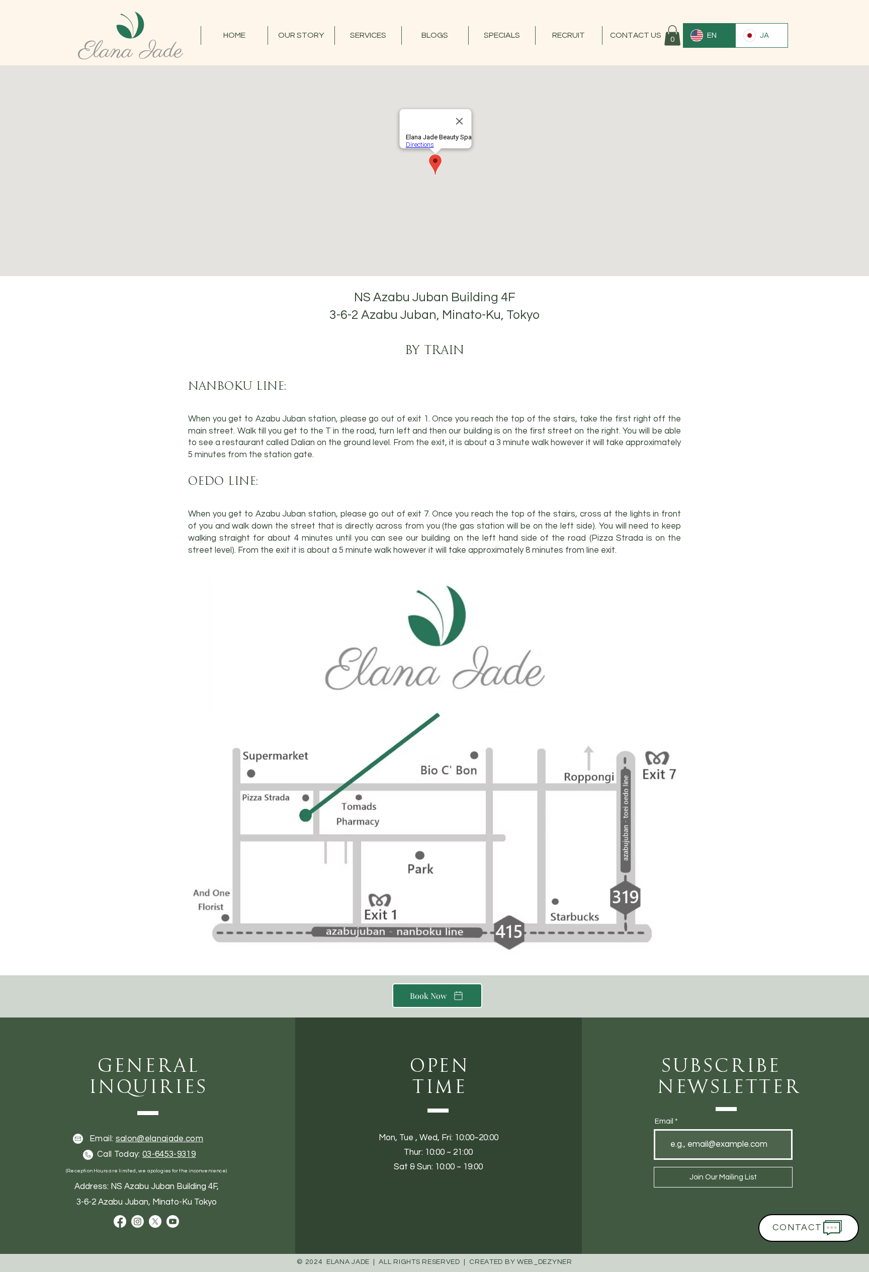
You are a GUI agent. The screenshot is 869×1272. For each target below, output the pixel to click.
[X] (155, 1221)
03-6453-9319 (169, 1154)
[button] (301, 35)
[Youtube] (172, 1221)
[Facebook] (120, 1221)
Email (664, 1121)
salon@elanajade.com (159, 1138)
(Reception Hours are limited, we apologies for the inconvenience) (146, 1170)
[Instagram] (137, 1221)
